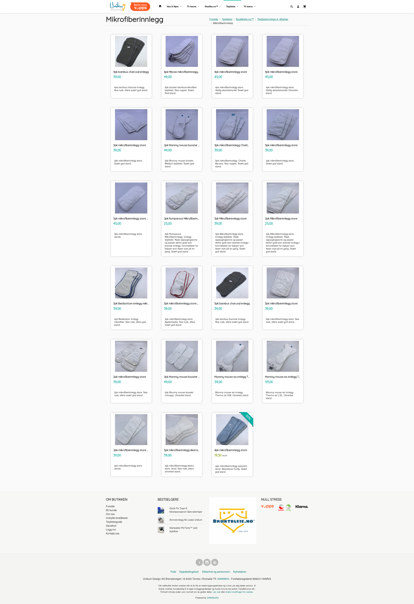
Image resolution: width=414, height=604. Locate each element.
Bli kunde (111, 510)
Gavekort (111, 525)
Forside (213, 19)
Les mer (217, 591)
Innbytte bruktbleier (117, 518)
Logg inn (111, 529)
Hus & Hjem (173, 6)
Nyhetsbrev (239, 571)
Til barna (248, 6)
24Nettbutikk (213, 597)
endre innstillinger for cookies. (240, 591)
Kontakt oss (112, 533)
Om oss (110, 514)
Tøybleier (230, 6)
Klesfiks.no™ (211, 6)
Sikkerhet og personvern (216, 571)
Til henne (191, 6)
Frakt (173, 571)
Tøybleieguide (114, 522)
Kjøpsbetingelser (189, 571)
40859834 (223, 579)
